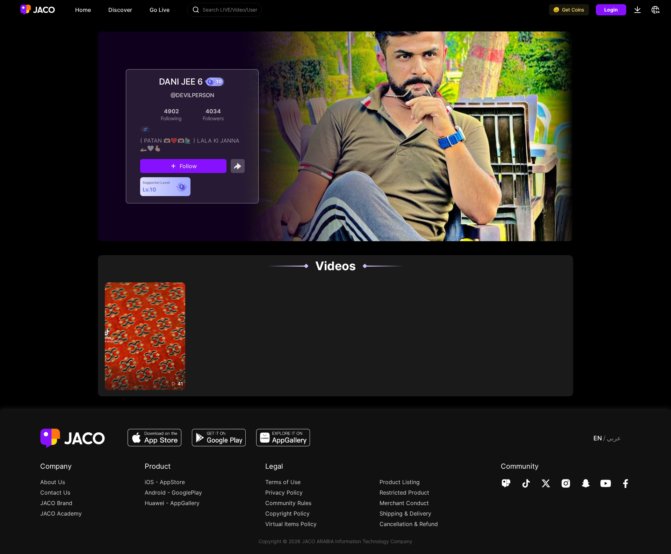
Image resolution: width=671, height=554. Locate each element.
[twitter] (541, 484)
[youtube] (601, 484)
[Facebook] (621, 484)
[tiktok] (521, 484)
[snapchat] (581, 484)
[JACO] (506, 484)
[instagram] (561, 484)
